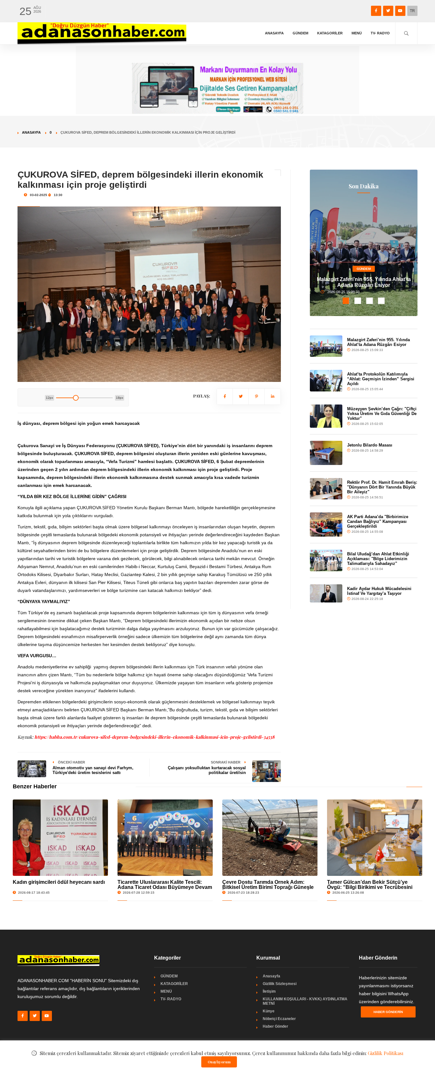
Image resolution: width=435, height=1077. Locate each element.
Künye (269, 1011)
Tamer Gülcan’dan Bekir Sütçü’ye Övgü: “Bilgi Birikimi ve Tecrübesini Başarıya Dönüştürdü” (369, 887)
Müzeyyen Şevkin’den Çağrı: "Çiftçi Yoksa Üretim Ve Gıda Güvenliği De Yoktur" (382, 413)
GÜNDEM (300, 33)
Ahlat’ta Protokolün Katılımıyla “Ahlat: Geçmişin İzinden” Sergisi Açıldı (380, 379)
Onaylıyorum (219, 1061)
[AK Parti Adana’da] (326, 524)
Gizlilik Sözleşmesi (279, 984)
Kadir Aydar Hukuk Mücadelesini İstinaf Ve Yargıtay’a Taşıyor (379, 591)
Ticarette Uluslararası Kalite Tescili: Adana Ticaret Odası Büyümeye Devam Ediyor (165, 887)
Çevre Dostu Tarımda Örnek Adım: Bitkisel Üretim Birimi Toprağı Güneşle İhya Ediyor (268, 887)
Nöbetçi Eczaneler (279, 1019)
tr (412, 11)
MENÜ (357, 33)
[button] (346, 301)
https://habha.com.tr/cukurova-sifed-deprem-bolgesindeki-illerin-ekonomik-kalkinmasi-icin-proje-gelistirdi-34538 (154, 737)
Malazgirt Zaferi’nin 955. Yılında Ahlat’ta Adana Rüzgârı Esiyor (364, 282)
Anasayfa (274, 33)
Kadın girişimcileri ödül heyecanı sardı (59, 882)
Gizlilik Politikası (385, 1053)
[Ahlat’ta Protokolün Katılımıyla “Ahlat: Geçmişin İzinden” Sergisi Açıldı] (326, 380)
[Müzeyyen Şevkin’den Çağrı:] (326, 416)
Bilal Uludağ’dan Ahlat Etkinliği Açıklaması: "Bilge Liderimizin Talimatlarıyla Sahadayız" (378, 559)
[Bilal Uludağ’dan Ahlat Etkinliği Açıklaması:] (326, 560)
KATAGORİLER (330, 33)
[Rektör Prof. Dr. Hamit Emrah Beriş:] (326, 489)
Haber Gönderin (388, 1012)
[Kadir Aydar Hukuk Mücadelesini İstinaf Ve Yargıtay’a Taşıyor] (326, 593)
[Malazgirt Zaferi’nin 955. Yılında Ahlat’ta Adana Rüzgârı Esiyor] (326, 346)
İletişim (269, 991)
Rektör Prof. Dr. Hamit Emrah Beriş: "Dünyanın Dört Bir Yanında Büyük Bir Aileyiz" (382, 487)
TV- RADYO (380, 33)
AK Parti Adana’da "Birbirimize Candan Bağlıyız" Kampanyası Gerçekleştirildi (377, 521)
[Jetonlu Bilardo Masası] (326, 453)
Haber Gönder (275, 1026)
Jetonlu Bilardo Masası (369, 445)
